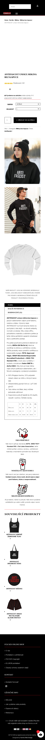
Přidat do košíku (26, 120)
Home (6, 20)
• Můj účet (8, 700)
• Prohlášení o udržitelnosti (13, 655)
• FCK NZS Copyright (12, 659)
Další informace (16, 309)
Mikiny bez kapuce (26, 20)
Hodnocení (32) (15, 312)
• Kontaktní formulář (11, 682)
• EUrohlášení (12, 663)
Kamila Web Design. (26, 737)
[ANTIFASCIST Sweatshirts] (22, 233)
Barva (10, 104)
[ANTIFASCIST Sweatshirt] (22, 183)
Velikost (10, 109)
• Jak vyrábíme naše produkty (15, 704)
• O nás (7, 651)
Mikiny (17, 20)
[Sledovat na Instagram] (6, 686)
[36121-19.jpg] (22, 282)
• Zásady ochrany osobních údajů (16, 668)
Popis (10, 305)
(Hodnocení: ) (19, 83)
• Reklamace (9, 713)
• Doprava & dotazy (11, 708)
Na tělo (11, 20)
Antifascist (8, 131)
